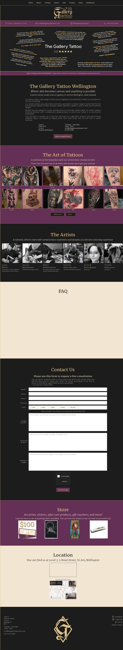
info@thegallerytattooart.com (49, 23)
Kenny (114, 187)
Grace (87, 265)
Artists (56, 3)
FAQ (64, 3)
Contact (72, 3)
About (38, 3)
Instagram (118, 617)
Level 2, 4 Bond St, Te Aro (17, 23)
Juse (73, 187)
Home (30, 3)
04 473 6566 (69, 130)
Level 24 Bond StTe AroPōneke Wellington (46, 127)
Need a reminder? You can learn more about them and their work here (63, 411)
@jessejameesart (28, 267)
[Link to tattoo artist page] (12, 253)
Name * (24, 389)
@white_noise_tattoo (70, 267)
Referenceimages (24, 461)
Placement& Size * (24, 441)
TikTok (120, 622)
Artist (24, 407)
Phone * (24, 398)
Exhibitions (90, 3)
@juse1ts (5, 267)
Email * (23, 394)
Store (81, 3)
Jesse (11, 187)
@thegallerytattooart (81, 23)
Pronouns (23, 403)
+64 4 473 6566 (112, 23)
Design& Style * (24, 422)
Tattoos (48, 3)
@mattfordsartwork (49, 267)
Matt (46, 265)
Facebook (118, 619)
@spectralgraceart (90, 267)
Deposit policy (117, 625)
